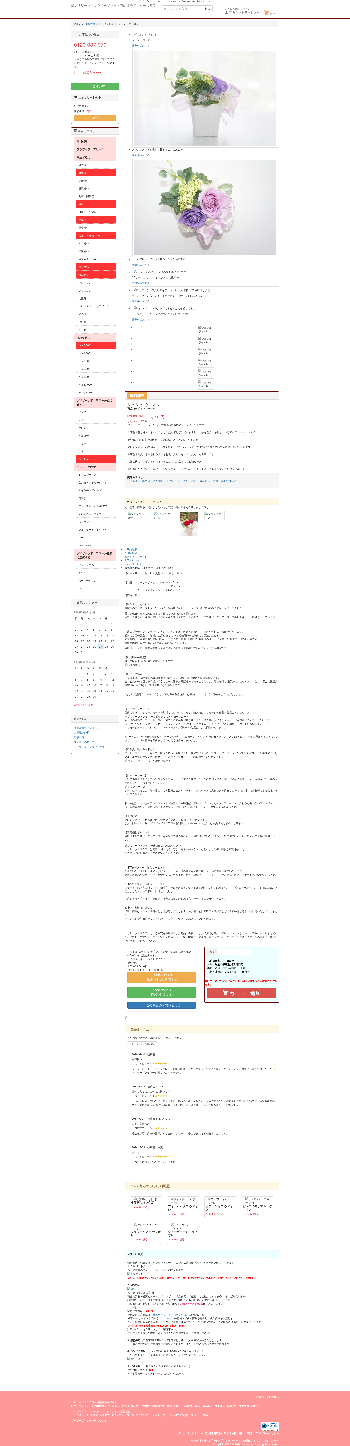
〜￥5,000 (84, 361)
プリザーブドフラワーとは (89, 746)
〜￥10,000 (85, 384)
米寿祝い (84, 243)
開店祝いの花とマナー (87, 742)
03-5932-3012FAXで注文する (161, 992)
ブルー (82, 451)
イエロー (84, 435)
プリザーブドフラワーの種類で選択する (94, 555)
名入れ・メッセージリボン (94, 482)
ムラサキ (183, 481)
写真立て (105, 1415)
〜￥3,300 (133, 481)
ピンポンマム (86, 565)
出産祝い (84, 251)
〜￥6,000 (84, 369)
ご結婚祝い (99, 1406)
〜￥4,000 (84, 353)
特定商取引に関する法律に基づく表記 (230, 1433)
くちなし (84, 572)
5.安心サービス (133, 564)
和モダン (84, 521)
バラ (81, 588)
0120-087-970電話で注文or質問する (161, 977)
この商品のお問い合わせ (162, 1005)
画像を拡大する (141, 45)
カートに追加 (244, 993)
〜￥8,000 (84, 376)
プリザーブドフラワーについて (89, 1420)
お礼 (193, 481)
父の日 (82, 314)
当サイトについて (197, 1433)
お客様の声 (96, 86)
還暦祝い (84, 227)
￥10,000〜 (85, 392)
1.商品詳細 (131, 549)
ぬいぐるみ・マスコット (93, 514)
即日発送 (82, 141)
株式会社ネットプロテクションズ (172, 1314)
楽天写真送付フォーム (87, 727)
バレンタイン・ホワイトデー (95, 306)
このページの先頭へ (267, 1397)
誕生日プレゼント (81, 1406)
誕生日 (146, 481)
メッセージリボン (162, 1415)
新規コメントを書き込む (143, 1044)
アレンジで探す (86, 467)
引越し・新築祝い (89, 212)
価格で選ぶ (83, 338)
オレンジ (84, 427)
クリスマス (85, 290)
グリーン (84, 443)
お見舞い (158, 481)
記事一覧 (79, 737)
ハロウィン (85, 282)
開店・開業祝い (87, 196)
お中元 (82, 330)
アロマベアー (143, 1415)
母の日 (82, 165)
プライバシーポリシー (266, 1433)
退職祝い (84, 188)
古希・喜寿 (165, 1406)
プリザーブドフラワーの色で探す (94, 402)
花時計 (82, 498)
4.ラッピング (132, 560)
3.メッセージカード (136, 556)
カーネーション (87, 580)
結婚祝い (84, 180)
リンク (181, 1433)
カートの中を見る (95, 118)
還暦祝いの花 (150, 1406)
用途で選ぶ (83, 157)
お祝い (170, 481)
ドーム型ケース (87, 474)
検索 (207, 8)
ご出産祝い (113, 1406)
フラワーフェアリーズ (90, 149)
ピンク (82, 412)
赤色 (81, 420)
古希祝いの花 (81, 732)
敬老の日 (205, 481)
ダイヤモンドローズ (90, 490)
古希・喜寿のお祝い (224, 481)
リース (82, 537)
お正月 (82, 298)
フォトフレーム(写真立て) (93, 506)
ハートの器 (85, 545)
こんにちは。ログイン (241, 10)
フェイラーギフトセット (93, 529)
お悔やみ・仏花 (87, 259)
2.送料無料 (131, 553)
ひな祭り (84, 322)
